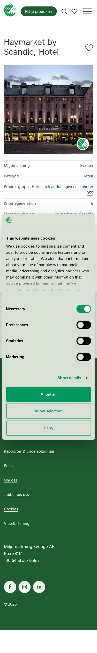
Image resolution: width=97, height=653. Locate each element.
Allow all (48, 394)
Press (8, 466)
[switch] (83, 325)
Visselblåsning (16, 523)
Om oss (10, 480)
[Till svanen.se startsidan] (10, 11)
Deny (48, 428)
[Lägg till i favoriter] (87, 48)
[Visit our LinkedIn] (39, 587)
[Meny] (87, 11)
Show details (69, 378)
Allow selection (48, 411)
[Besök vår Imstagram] (24, 587)
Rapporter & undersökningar (29, 451)
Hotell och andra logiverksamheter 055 (62, 190)
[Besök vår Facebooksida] (10, 587)
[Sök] (64, 11)
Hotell (88, 176)
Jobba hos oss (16, 495)
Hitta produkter (39, 12)
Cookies (11, 509)
